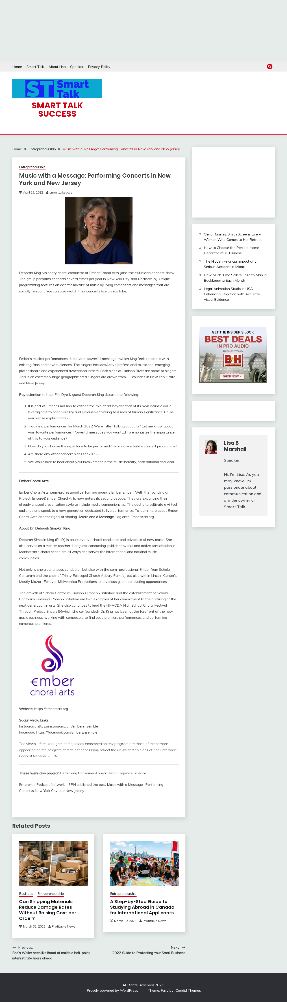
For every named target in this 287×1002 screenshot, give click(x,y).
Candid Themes (188, 990)
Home (17, 66)
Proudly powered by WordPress (113, 990)
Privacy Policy (99, 66)
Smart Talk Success (57, 110)
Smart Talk (35, 66)
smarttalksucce (61, 192)
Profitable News (63, 926)
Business (26, 893)
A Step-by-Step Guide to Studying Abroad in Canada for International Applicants (142, 907)
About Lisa (57, 66)
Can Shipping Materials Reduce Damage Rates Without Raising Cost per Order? (47, 909)
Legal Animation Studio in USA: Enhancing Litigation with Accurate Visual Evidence (232, 294)
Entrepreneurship (32, 167)
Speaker (76, 66)
